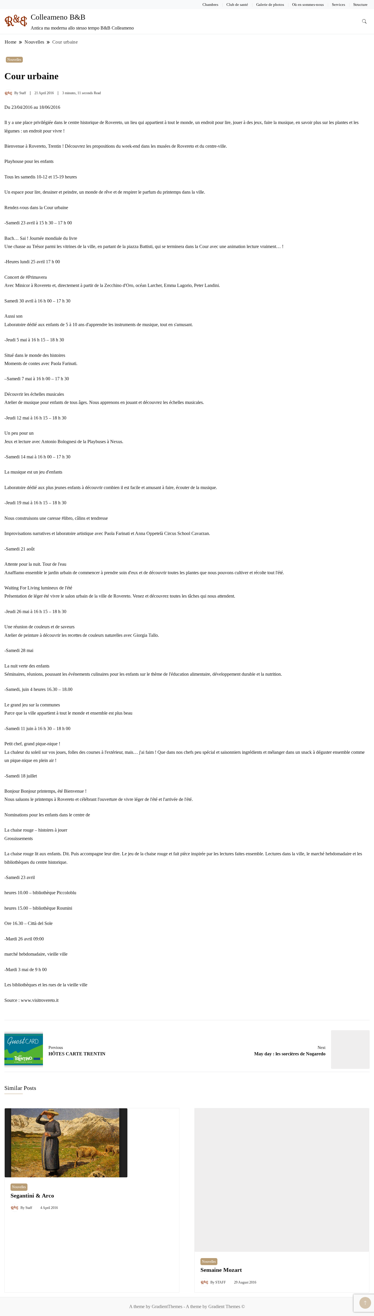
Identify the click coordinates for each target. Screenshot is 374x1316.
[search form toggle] (364, 21)
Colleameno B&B (58, 17)
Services (338, 4)
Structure (360, 4)
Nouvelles (14, 60)
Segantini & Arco (32, 1196)
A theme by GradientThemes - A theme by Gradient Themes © (187, 1306)
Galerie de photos (270, 4)
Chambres (210, 4)
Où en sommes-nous (308, 4)
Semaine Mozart (221, 1270)
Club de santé (237, 4)
